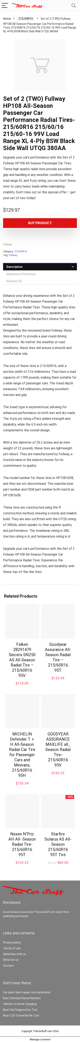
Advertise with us (14, 954)
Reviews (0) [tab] (14, 281)
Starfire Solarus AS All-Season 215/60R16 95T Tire (58, 844)
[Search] (74, 5)
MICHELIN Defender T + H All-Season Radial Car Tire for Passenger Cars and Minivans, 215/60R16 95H (22, 755)
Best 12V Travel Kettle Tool (21, 1015)
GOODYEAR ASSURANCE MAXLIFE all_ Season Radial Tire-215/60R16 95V (58, 750)
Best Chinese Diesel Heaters (22, 998)
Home (7, 18)
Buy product (40, 223)
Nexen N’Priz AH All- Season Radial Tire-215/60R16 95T (22, 844)
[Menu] (5, 5)
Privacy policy (12, 942)
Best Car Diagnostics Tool (20, 1009)
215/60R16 (25, 18)
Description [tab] (14, 266)
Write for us (10, 959)
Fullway (7, 244)
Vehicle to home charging (20, 1004)
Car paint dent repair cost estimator (27, 992)
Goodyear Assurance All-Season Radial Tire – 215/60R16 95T (58, 657)
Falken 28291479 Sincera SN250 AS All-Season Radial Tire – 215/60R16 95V (22, 660)
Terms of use (12, 948)
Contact (8, 965)
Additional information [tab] (21, 274)
